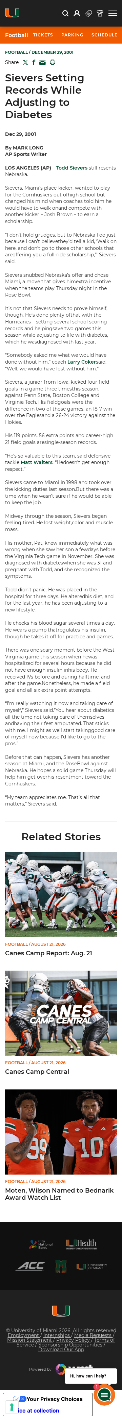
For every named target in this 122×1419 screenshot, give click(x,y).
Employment (24, 1335)
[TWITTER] (24, 62)
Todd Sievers (71, 168)
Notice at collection (33, 1410)
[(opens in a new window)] (40, 1244)
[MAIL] (41, 63)
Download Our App (61, 1349)
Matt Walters (37, 462)
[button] (112, 13)
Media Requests (93, 1335)
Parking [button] (72, 34)
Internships (57, 1335)
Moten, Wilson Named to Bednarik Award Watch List (59, 1194)
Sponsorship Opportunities (71, 1345)
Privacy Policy (73, 1340)
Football (16, 35)
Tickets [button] (43, 34)
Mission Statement (30, 1340)
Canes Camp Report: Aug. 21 (48, 953)
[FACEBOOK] (32, 62)
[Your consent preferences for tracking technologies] (11, 1407)
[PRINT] (51, 62)
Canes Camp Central (37, 1071)
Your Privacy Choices (54, 1399)
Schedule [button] (105, 34)
